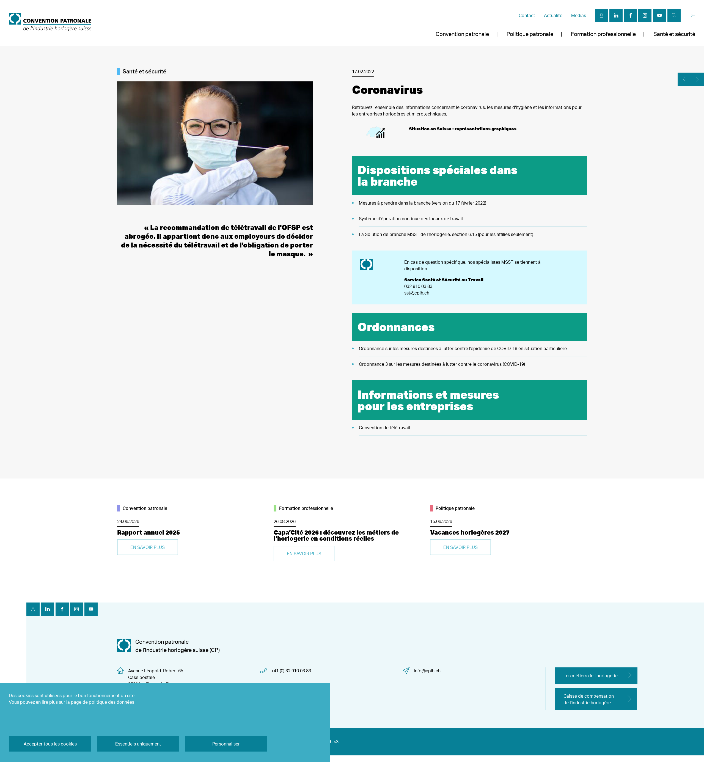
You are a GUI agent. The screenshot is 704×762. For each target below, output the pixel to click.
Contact (527, 15)
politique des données (111, 702)
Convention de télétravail (384, 427)
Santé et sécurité (674, 34)
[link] (50, 23)
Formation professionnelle (603, 34)
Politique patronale (530, 34)
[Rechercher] (674, 15)
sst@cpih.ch (416, 293)
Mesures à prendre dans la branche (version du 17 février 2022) (422, 203)
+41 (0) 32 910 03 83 (291, 670)
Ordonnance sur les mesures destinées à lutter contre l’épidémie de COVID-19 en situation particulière (463, 348)
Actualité (553, 15)
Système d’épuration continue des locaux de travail (411, 218)
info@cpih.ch (427, 670)
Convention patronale (462, 34)
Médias (578, 15)
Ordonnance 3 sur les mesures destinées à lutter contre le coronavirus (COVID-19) (442, 364)
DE (692, 15)
